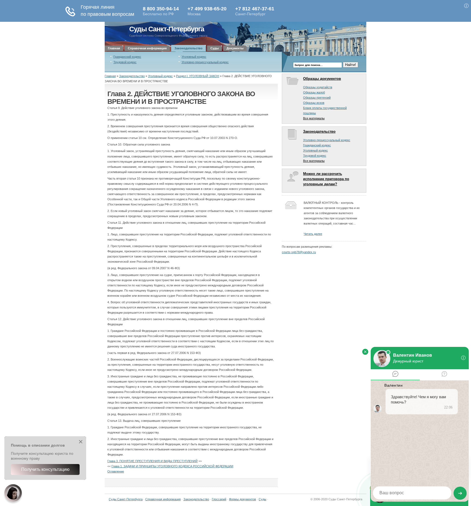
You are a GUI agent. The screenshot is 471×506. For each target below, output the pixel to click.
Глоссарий (219, 499)
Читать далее (313, 233)
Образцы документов (322, 79)
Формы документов (242, 499)
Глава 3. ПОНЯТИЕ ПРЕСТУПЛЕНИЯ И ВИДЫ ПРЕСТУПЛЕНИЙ (152, 461)
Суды (214, 48)
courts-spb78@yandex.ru (299, 252)
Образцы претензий (317, 97)
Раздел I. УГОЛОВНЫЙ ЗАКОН (197, 76)
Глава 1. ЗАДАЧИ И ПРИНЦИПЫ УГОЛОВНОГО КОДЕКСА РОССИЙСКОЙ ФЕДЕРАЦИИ (172, 466)
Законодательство (188, 48)
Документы (235, 48)
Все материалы (314, 118)
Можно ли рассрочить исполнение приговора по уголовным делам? (326, 179)
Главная (114, 48)
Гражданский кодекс (127, 56)
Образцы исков (313, 102)
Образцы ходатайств (317, 87)
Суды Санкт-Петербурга (166, 29)
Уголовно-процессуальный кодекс (205, 62)
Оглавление (115, 471)
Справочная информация (147, 48)
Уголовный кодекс (194, 56)
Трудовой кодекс (125, 62)
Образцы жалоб (314, 92)
